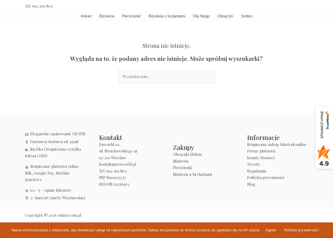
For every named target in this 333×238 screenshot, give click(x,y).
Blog (251, 184)
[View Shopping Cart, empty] (294, 6)
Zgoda (271, 230)
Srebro (246, 16)
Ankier (86, 16)
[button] (306, 6)
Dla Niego (201, 16)
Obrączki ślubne (187, 154)
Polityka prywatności (265, 177)
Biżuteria (106, 16)
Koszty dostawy (261, 157)
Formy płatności (261, 150)
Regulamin (256, 170)
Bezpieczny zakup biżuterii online (276, 144)
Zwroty (253, 164)
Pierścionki (131, 16)
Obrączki (225, 16)
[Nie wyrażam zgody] (326, 230)
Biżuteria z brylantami (167, 16)
